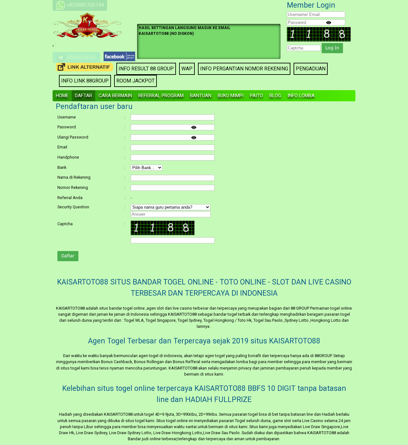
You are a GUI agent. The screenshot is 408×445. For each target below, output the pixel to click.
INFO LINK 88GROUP (85, 81)
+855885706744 (80, 57)
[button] (332, 48)
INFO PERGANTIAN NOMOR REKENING (244, 69)
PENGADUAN (310, 69)
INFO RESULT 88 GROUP (146, 69)
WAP (187, 69)
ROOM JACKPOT (135, 81)
